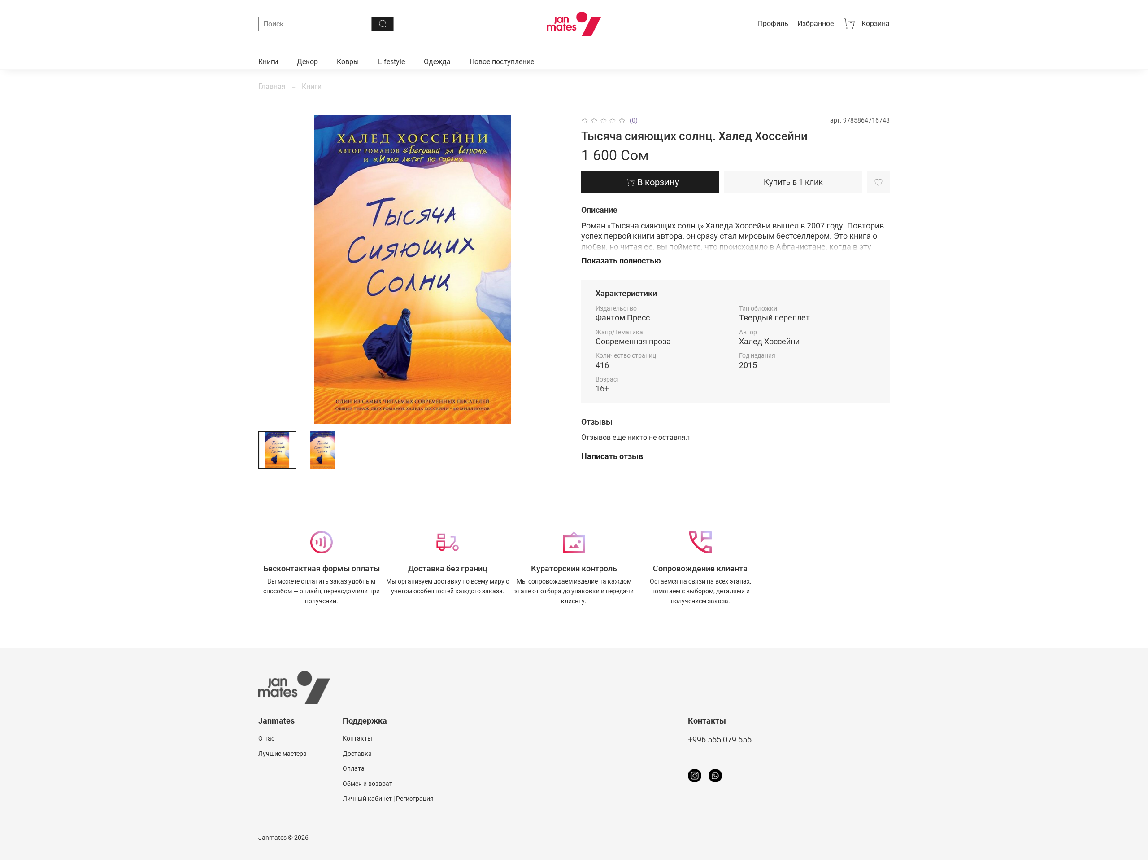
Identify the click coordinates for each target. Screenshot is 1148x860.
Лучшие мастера (282, 754)
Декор (307, 61)
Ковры (348, 61)
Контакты (357, 738)
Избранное (815, 23)
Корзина (875, 23)
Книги (268, 61)
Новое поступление (502, 61)
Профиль (773, 23)
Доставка (357, 754)
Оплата (354, 768)
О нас (266, 738)
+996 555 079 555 (720, 739)
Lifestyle (391, 61)
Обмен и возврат (367, 784)
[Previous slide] (272, 269)
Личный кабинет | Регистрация (388, 799)
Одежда (437, 61)
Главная (272, 86)
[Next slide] (552, 269)
